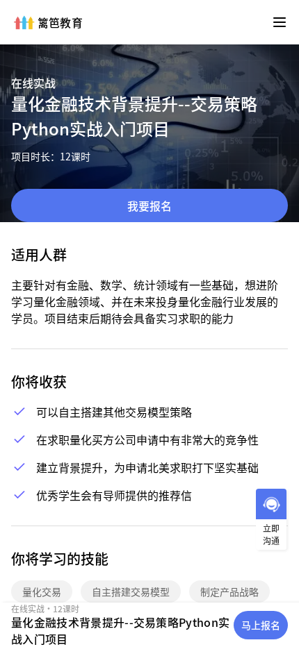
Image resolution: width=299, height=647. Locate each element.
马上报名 (260, 625)
